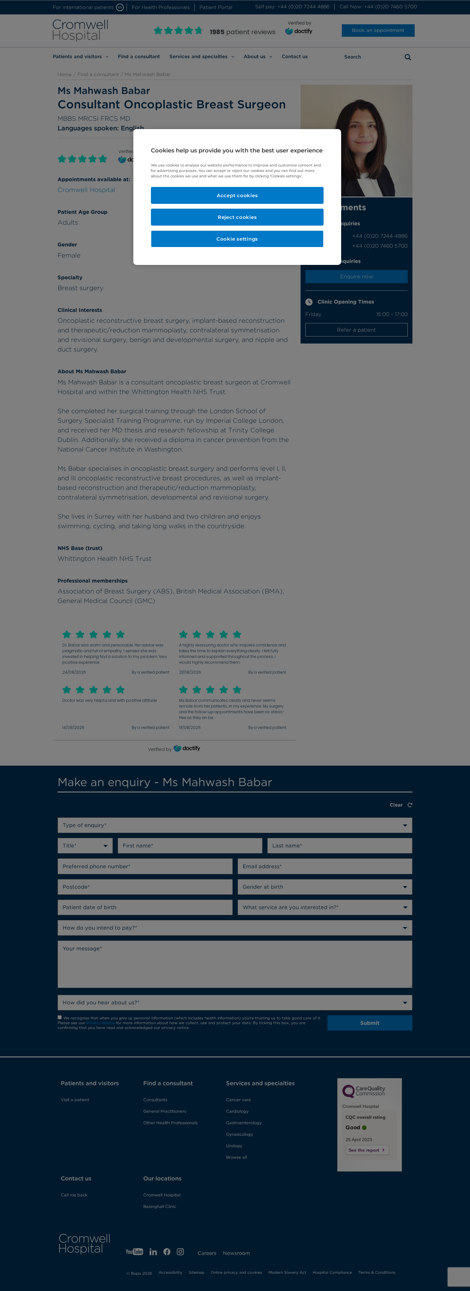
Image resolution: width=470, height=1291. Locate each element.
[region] (237, 197)
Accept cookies (237, 195)
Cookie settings (237, 239)
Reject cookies (237, 217)
